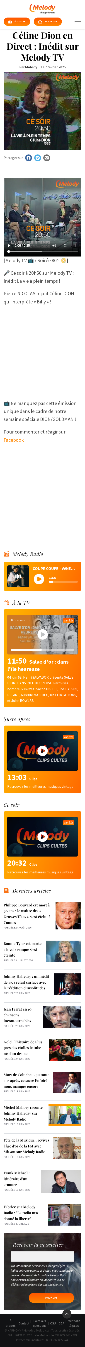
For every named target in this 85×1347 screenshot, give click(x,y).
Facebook (14, 440)
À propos (11, 1323)
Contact (24, 1323)
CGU (53, 1323)
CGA (61, 1323)
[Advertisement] (42, 350)
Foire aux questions (39, 1323)
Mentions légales (74, 1323)
